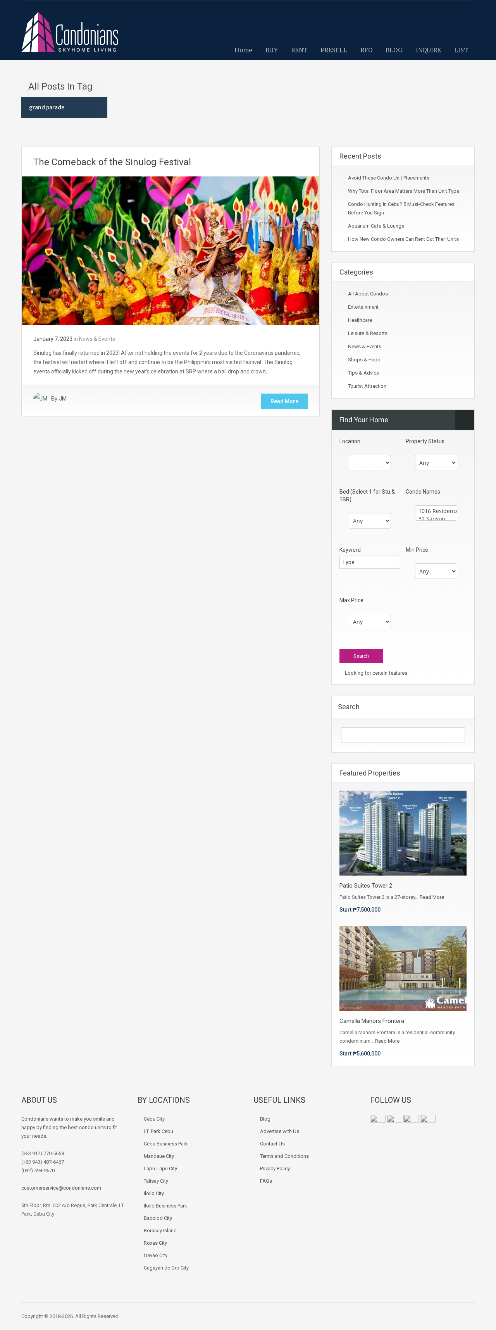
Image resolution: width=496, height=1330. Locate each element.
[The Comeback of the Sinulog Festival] (170, 250)
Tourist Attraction (367, 386)
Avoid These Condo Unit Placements (388, 178)
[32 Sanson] (436, 519)
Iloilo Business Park (165, 1206)
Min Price (417, 550)
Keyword (350, 550)
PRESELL (333, 50)
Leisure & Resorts (368, 333)
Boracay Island (160, 1230)
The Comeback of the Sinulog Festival (112, 162)
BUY (271, 50)
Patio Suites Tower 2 (365, 885)
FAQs (266, 1181)
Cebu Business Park (166, 1144)
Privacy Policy (275, 1168)
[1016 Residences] (436, 511)
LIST (461, 50)
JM (63, 398)
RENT (299, 50)
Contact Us (272, 1144)
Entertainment (363, 307)
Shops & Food (364, 360)
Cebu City (154, 1119)
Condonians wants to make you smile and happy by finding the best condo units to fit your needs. (69, 1127)
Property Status (425, 441)
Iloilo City (154, 1193)
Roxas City (155, 1243)
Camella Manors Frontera (371, 1020)
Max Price (351, 600)
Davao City (155, 1255)
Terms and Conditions (284, 1156)
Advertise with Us (279, 1131)
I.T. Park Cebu (158, 1131)
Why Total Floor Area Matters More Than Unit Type (403, 191)
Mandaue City (159, 1156)
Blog (265, 1119)
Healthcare (360, 320)
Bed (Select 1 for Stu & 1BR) (367, 496)
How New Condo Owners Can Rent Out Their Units (403, 239)
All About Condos (368, 294)
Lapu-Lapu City (160, 1168)
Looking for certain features (375, 673)
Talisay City (156, 1181)
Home (243, 50)
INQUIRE (428, 50)
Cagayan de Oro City (166, 1268)
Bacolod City (158, 1218)
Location (349, 441)
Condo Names (423, 492)
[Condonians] (69, 36)
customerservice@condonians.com (61, 1188)
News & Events (97, 339)
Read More (284, 401)
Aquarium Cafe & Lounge (376, 226)
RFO (366, 50)
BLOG (394, 50)
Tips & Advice (363, 373)
